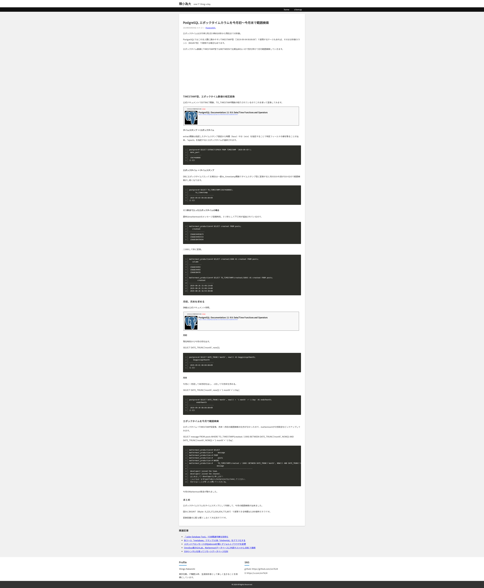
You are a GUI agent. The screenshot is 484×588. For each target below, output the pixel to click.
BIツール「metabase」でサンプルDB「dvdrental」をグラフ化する (214, 540)
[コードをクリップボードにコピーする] (298, 148)
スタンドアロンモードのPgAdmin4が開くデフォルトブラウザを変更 (215, 543)
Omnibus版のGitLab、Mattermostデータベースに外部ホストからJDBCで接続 (219, 547)
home (286, 9)
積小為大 (185, 3)
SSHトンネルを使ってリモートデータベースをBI (206, 551)
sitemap (298, 9)
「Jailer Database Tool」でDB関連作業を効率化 (206, 536)
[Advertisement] (242, 72)
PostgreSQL (211, 28)
